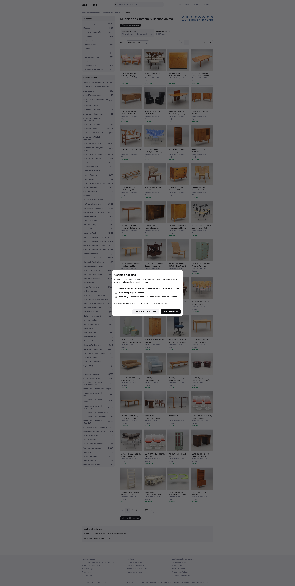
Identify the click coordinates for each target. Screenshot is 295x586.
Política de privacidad (158, 303)
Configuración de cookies (146, 311)
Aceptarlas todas (171, 311)
